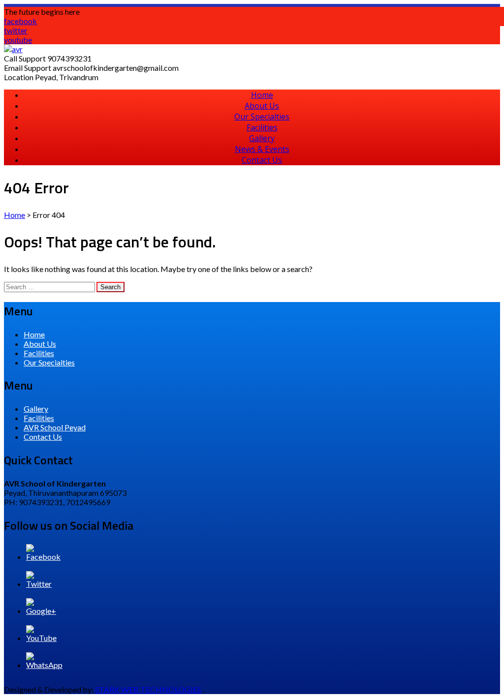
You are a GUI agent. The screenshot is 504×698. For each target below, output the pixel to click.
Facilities (262, 127)
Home (262, 95)
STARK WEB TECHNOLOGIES (148, 689)
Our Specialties (261, 116)
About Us (262, 105)
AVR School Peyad (55, 427)
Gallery (262, 138)
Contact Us (262, 159)
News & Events (262, 149)
